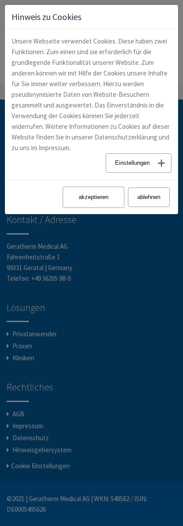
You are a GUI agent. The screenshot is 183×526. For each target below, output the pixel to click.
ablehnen (148, 197)
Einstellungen (132, 162)
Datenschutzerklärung (126, 137)
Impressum (54, 147)
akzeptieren (93, 197)
